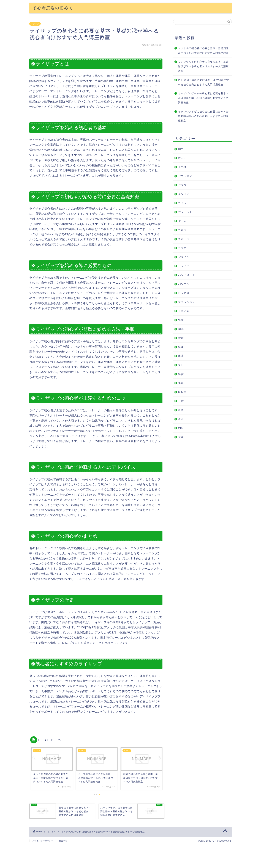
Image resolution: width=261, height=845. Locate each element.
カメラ (182, 202)
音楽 (181, 437)
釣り (181, 427)
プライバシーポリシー (42, 841)
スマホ (182, 247)
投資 (181, 337)
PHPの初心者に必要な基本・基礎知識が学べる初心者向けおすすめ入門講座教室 (203, 82)
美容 (181, 382)
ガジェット (185, 211)
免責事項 (63, 841)
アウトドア (185, 176)
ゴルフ (182, 229)
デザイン (183, 256)
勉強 (181, 319)
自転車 (182, 392)
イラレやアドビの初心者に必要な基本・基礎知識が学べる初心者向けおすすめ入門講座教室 (203, 116)
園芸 (181, 329)
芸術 (181, 400)
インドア (35, 24)
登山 (181, 364)
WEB (181, 157)
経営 (181, 374)
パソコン (183, 284)
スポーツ (183, 239)
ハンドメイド (186, 274)
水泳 (181, 355)
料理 (181, 346)
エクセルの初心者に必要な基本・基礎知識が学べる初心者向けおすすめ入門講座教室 (203, 50)
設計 (181, 419)
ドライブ (183, 265)
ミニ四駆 (183, 310)
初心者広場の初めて (53, 7)
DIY (180, 148)
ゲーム (182, 220)
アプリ (182, 184)
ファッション (186, 301)
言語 (181, 409)
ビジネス (183, 292)
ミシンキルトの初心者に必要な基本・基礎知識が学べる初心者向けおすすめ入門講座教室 (203, 66)
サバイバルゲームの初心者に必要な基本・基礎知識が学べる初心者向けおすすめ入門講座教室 (203, 98)
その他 (182, 166)
